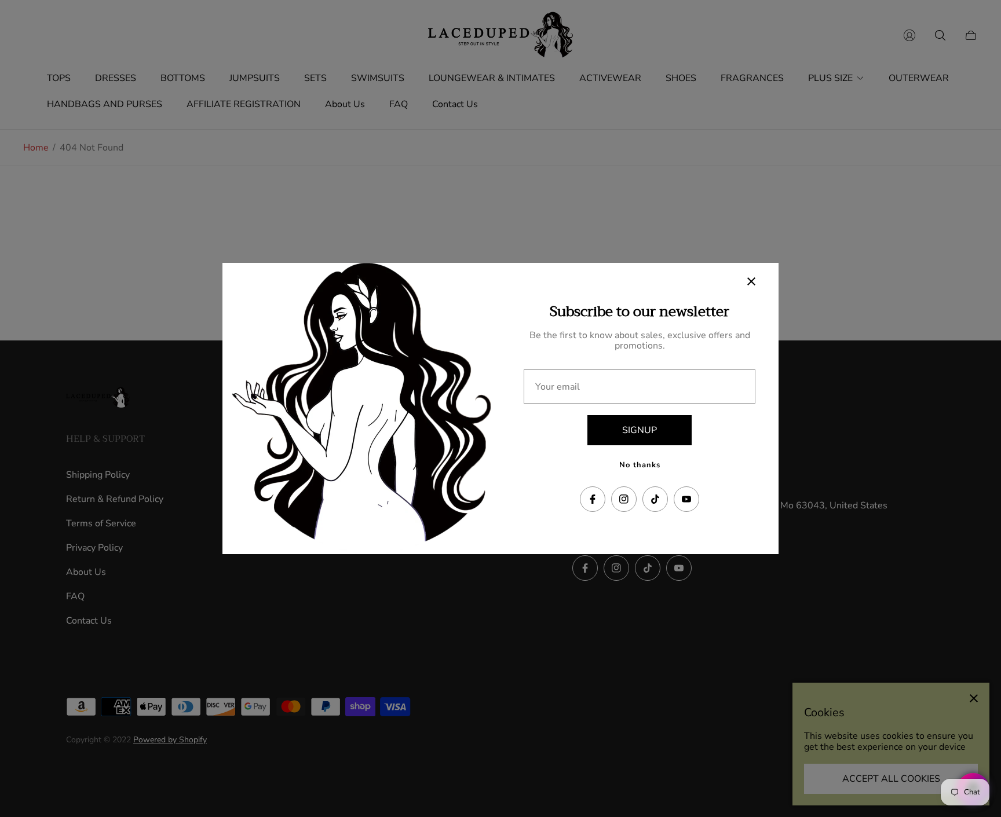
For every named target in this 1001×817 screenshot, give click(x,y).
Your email (557, 387)
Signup (639, 430)
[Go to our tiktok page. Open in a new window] (655, 499)
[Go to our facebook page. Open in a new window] (592, 499)
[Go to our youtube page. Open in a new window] (686, 499)
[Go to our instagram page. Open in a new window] (624, 499)
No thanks (639, 465)
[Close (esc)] (751, 281)
